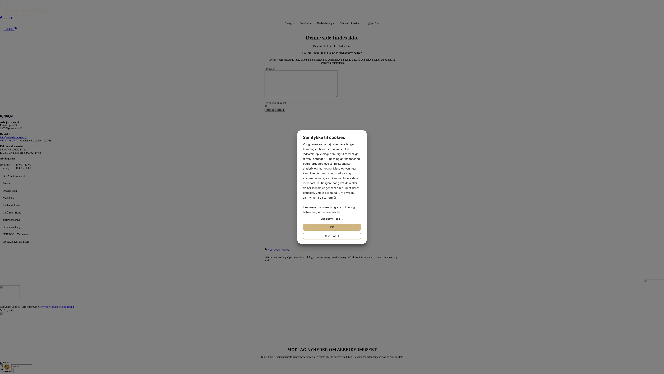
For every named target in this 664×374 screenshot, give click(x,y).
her (339, 212)
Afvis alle (332, 236)
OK (332, 227)
